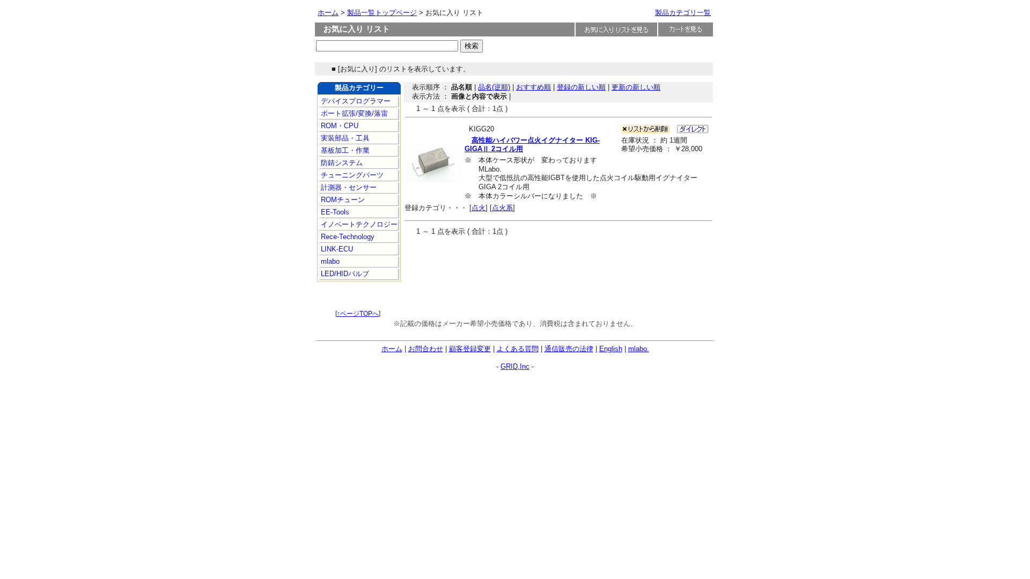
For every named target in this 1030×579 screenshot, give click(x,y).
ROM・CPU (338, 126)
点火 (478, 208)
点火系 (502, 208)
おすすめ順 (533, 87)
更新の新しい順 (636, 87)
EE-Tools (334, 212)
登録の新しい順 (581, 87)
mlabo (329, 261)
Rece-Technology (346, 237)
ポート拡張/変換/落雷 (353, 113)
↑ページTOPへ (358, 313)
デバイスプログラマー (355, 101)
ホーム (328, 13)
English (610, 349)
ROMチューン (342, 200)
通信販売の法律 (569, 349)
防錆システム (341, 163)
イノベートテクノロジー (358, 224)
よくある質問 (518, 349)
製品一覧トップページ (382, 13)
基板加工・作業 (344, 150)
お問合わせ (425, 349)
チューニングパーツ (351, 175)
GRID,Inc (515, 366)
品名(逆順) (494, 87)
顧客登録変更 (470, 349)
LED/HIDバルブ (344, 274)
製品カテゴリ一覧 (683, 13)
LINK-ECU (336, 249)
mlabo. (638, 349)
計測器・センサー (348, 187)
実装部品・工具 (344, 138)
